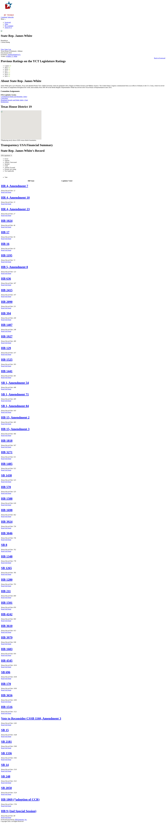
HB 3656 (6, 695)
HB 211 (6, 591)
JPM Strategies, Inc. (21, 819)
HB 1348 (6, 556)
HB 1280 (6, 579)
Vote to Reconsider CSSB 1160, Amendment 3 (31, 718)
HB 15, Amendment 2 (15, 417)
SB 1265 (6, 568)
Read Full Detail (6, 192)
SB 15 (5, 730)
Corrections (4, 98)
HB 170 (6, 683)
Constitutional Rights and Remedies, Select (14, 96)
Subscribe (11, 17)
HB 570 (6, 487)
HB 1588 (6, 498)
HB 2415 (6, 290)
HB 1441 (6, 371)
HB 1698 (6, 510)
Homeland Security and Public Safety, (14, 100)
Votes (6, 24)
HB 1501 (6, 602)
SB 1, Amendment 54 (15, 382)
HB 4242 (6, 614)
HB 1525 (6, 359)
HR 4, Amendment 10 (15, 197)
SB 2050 (6, 788)
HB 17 (5, 232)
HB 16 (5, 243)
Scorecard (8, 22)
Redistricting (5, 102)
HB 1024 (6, 220)
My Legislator (9, 26)
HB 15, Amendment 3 (15, 429)
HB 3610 (6, 626)
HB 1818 (6, 440)
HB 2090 (6, 301)
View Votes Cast (6, 49)
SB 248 (5, 776)
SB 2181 (6, 741)
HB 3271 (6, 452)
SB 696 (5, 672)
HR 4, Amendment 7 (14, 186)
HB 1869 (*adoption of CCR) (20, 799)
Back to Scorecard (159, 58)
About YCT (8, 27)
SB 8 (4, 545)
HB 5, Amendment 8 (14, 267)
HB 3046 (6, 533)
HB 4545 (6, 660)
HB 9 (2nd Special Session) (18, 811)
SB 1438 (6, 475)
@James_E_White (11, 56)
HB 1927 (6, 336)
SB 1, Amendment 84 (15, 406)
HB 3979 (6, 637)
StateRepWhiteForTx (14, 54)
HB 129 (6, 348)
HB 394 (6, 313)
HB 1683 (6, 649)
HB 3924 (6, 521)
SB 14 (5, 765)
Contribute (4, 17)
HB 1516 (6, 707)
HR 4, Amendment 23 (15, 209)
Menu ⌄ (3, 19)
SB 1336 (6, 753)
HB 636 (6, 278)
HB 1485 (6, 463)
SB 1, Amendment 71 (15, 394)
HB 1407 (6, 325)
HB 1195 (6, 255)
